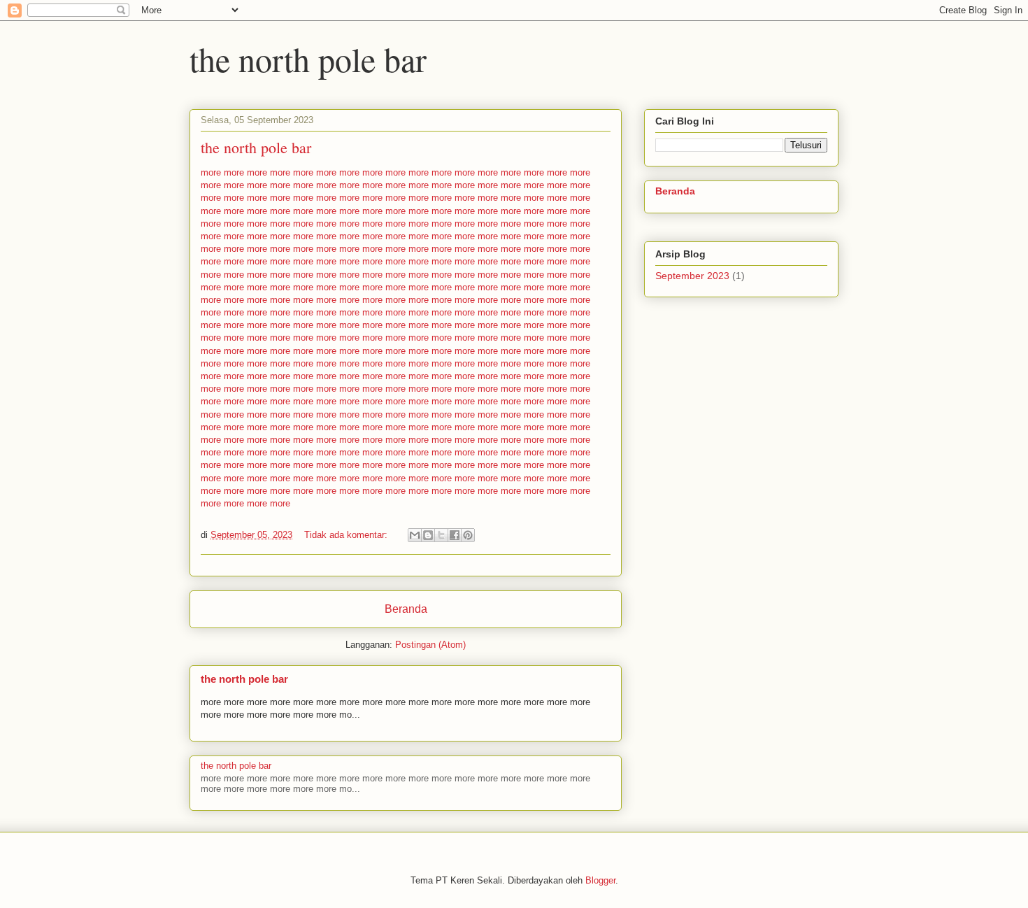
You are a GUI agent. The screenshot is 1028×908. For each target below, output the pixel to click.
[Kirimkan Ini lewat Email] (415, 535)
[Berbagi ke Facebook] (455, 535)
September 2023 (692, 275)
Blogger (600, 880)
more (211, 172)
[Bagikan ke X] (441, 535)
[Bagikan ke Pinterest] (468, 535)
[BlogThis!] (428, 535)
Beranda (406, 609)
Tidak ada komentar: (347, 535)
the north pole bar (256, 147)
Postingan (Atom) (430, 644)
